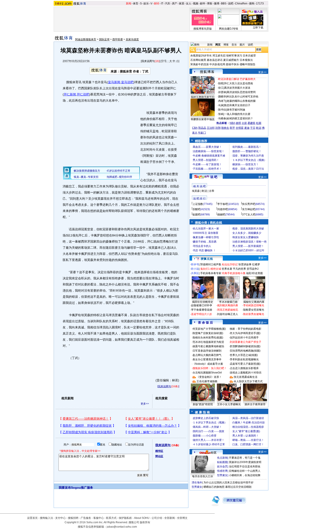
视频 (195, 3)
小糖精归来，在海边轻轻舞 (244, 475)
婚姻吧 (221, 214)
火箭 (244, 123)
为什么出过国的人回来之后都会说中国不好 (228, 482)
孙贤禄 (222, 92)
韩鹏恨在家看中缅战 (202, 119)
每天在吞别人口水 (202, 476)
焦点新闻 (222, 457)
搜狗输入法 (46, 517)
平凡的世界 (239, 268)
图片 (242, 44)
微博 (216, 3)
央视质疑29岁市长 (201, 55)
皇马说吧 (127, 82)
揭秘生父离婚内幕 (253, 301)
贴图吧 (196, 214)
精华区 (159, 451)
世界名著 (227, 268)
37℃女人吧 (248, 214)
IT (162, 3)
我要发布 (65, 487)
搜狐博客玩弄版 (202, 28)
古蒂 (211, 190)
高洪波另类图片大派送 (237, 87)
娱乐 (146, 3)
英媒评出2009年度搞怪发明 (245, 462)
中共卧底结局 (217, 64)
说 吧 (213, 177)
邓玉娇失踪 (219, 55)
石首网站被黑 (198, 60)
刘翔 (218, 127)
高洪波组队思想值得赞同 (241, 92)
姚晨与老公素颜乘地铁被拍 (208, 346)
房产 (174, 3)
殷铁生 (225, 127)
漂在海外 (197, 482)
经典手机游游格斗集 (234, 273)
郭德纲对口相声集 (210, 264)
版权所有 (145, 522)
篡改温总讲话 (215, 60)
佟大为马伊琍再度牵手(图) (245, 333)
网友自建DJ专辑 (228, 28)
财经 (156, 3)
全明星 (240, 127)
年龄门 (202, 132)
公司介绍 (157, 517)
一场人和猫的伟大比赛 (237, 114)
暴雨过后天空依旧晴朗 (238, 486)
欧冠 (258, 127)
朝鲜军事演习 (234, 55)
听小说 (195, 268)
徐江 (220, 87)
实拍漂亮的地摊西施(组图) (245, 350)
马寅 (220, 105)
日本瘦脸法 (246, 60)
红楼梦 (256, 264)
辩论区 (159, 456)
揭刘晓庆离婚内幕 (227, 305)
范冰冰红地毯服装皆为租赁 (208, 341)
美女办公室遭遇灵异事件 (207, 359)
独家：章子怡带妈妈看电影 (245, 328)
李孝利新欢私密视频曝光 (244, 359)
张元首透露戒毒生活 (245, 377)
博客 (209, 3)
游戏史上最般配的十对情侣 (245, 372)
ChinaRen (241, 3)
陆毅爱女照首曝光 (253, 309)
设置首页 (32, 517)
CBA (195, 127)
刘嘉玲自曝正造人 (227, 314)
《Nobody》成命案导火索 (208, 363)
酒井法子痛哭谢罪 (254, 404)
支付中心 (60, 517)
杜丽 (258, 123)
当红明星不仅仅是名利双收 (244, 466)
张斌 (220, 114)
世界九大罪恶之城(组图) (244, 355)
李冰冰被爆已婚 (228, 301)
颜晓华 (222, 96)
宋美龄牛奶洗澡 (199, 64)
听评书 (195, 264)
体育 (135, 3)
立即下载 (258, 27)
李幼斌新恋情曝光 (253, 305)
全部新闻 (169, 517)
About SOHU (141, 517)
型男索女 (222, 475)
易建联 (251, 123)
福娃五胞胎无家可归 (202, 97)
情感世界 (222, 470)
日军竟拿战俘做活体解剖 (207, 350)
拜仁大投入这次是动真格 (238, 83)
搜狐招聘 (73, 517)
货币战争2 (253, 268)
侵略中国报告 (247, 64)
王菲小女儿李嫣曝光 (229, 404)
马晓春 (222, 118)
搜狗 (251, 3)
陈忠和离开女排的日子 (237, 105)
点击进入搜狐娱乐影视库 (244, 368)
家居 (181, 3)
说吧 (230, 3)
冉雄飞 (222, 100)
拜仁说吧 (83, 94)
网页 (218, 44)
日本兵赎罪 (249, 55)
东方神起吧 (248, 209)
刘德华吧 (222, 209)
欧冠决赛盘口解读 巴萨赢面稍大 (237, 79)
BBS (223, 3)
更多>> (145, 403)
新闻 (128, 3)
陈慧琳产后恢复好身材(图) (208, 333)
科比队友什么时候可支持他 (242, 96)
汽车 (167, 3)
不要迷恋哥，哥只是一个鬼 (244, 457)
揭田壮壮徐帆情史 (202, 301)
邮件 (202, 3)
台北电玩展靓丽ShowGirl (207, 372)
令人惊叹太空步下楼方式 (248, 381)
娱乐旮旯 (222, 466)
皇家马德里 (132, 39)
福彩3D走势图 (254, 273)
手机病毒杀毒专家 (210, 273)
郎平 (232, 127)
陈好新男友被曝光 (253, 314)
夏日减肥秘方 (231, 60)
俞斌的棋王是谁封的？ (240, 118)
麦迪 (246, 127)
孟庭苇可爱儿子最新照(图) (245, 363)
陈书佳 (222, 109)
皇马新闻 (114, 82)
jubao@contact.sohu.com (122, 526)
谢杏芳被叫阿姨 (236, 109)
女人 (188, 3)
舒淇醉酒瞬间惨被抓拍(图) (245, 346)
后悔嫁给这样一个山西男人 (244, 470)
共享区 (195, 273)
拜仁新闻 (70, 94)
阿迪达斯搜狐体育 (85, 39)
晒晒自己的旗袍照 (214, 486)
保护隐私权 (125, 517)
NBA (232, 123)
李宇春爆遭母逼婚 (201, 309)
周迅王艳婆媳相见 (227, 309)
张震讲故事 (244, 264)
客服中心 (98, 517)
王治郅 (211, 127)
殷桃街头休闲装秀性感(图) (208, 337)
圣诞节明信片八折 (201, 314)
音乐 (234, 44)
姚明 (238, 123)
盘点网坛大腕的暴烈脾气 (207, 355)
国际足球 (104, 39)
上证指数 (198, 204)
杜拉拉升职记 (230, 264)
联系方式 (111, 517)
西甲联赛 (117, 39)
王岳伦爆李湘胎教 (207, 381)
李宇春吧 (222, 204)
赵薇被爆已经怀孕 (201, 305)
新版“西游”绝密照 (203, 404)
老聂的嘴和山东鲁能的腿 (241, 100)
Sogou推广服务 (82, 487)
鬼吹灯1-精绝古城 (210, 268)
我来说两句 (148, 61)
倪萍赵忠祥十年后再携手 (244, 337)
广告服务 (86, 517)
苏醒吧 (196, 209)
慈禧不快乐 (232, 64)
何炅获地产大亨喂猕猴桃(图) (209, 328)
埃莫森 (196, 190)
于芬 (252, 127)
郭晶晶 (202, 127)
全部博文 (182, 517)
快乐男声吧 (248, 204)
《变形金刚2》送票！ (209, 377)
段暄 (220, 83)
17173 (260, 3)
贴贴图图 (222, 462)
